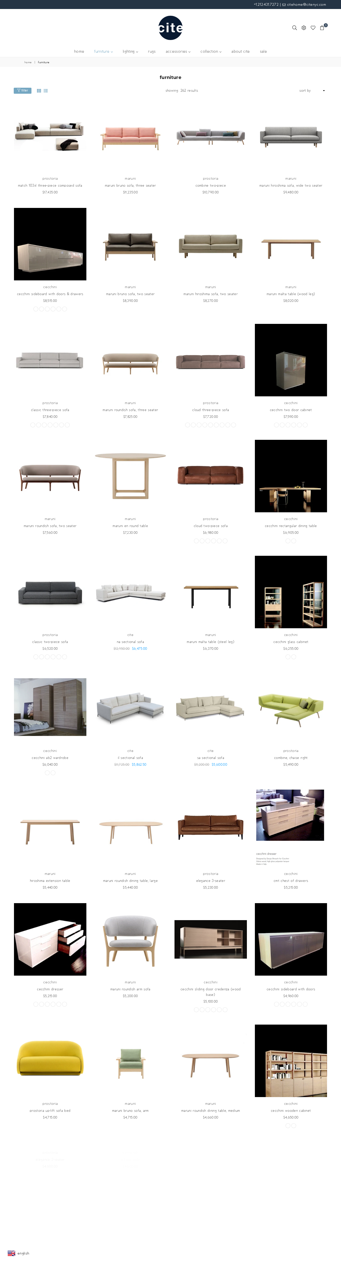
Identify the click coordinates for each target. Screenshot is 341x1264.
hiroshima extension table (50, 881)
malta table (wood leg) (291, 294)
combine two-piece (210, 185)
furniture (102, 51)
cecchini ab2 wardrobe (50, 758)
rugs (152, 51)
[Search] (294, 27)
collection (209, 51)
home (79, 51)
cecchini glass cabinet (290, 642)
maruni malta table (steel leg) (210, 642)
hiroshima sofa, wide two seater (290, 185)
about (240, 51)
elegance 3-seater (210, 881)
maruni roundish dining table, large (130, 881)
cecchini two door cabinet (291, 410)
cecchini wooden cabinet (291, 1111)
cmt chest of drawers (291, 881)
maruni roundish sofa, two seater (50, 526)
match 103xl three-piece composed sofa (50, 185)
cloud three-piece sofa (210, 410)
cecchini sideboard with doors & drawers (50, 294)
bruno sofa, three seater (130, 185)
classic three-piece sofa (50, 410)
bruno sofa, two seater (130, 294)
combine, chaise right (291, 758)
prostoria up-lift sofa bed (50, 1111)
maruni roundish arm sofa (130, 989)
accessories (177, 51)
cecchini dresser (50, 989)
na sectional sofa (130, 642)
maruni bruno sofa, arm (130, 1111)
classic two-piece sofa (50, 642)
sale (263, 51)
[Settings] (303, 27)
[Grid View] (39, 90)
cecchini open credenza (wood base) (291, 1227)
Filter (24, 90)
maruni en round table (130, 526)
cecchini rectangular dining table (291, 526)
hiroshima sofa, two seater (210, 294)
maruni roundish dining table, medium (210, 1111)
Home (27, 62)
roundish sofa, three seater (130, 410)
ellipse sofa (130, 1227)
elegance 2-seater (50, 1227)
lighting (129, 51)
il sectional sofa (130, 758)
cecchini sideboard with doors (291, 989)
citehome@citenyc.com (306, 4)
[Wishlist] (313, 27)
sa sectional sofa (210, 758)
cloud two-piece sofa (211, 526)
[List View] (45, 90)
